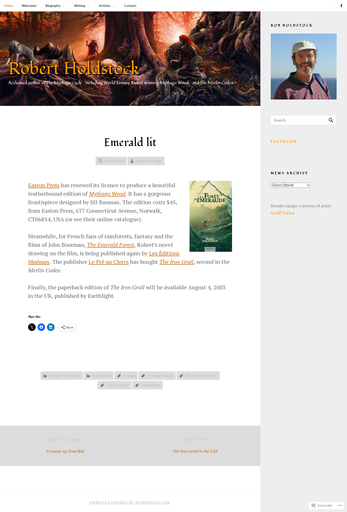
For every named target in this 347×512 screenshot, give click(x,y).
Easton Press (43, 185)
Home (8, 6)
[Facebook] (341, 5)
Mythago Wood (160, 375)
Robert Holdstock (74, 68)
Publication (101, 375)
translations (150, 385)
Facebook (284, 141)
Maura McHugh (148, 161)
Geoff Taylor (282, 213)
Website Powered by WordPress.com (129, 502)
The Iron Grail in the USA (195, 446)
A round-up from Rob (65, 446)
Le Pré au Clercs (109, 261)
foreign (129, 375)
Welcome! (29, 6)
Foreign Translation (64, 375)
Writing (79, 6)
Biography (53, 6)
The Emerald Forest (201, 375)
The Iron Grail (117, 385)
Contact (130, 6)
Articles (104, 6)
